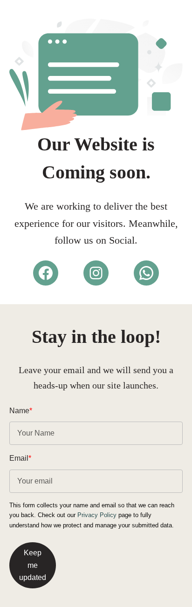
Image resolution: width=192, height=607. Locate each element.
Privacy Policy (97, 515)
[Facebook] (45, 273)
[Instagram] (96, 273)
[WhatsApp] (146, 273)
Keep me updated (32, 565)
